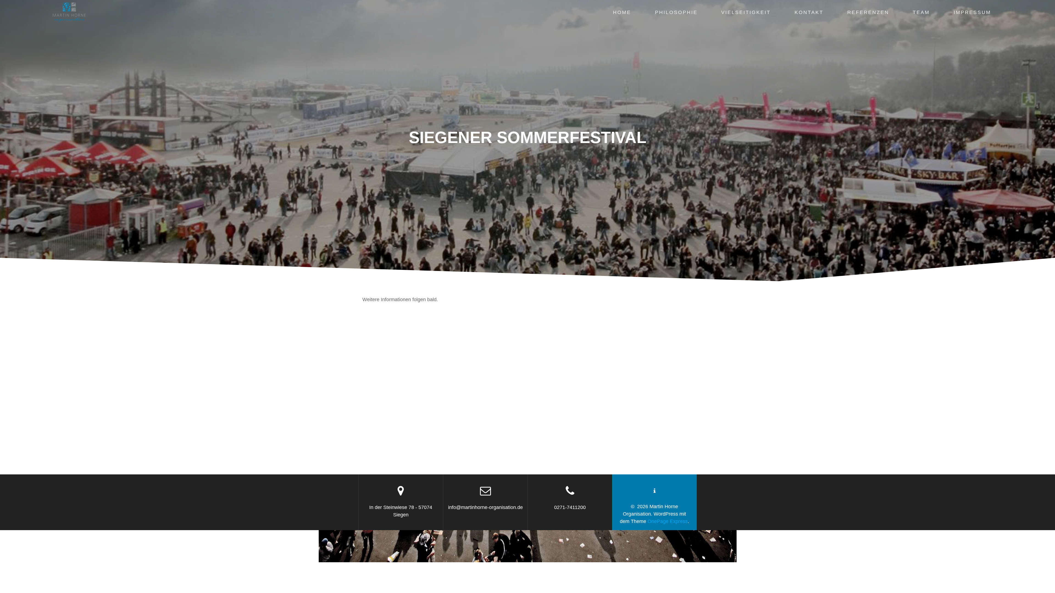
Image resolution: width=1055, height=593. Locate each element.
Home (622, 12)
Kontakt (809, 12)
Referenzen (868, 12)
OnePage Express (668, 521)
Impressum (972, 12)
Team (921, 12)
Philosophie (676, 12)
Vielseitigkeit (746, 12)
